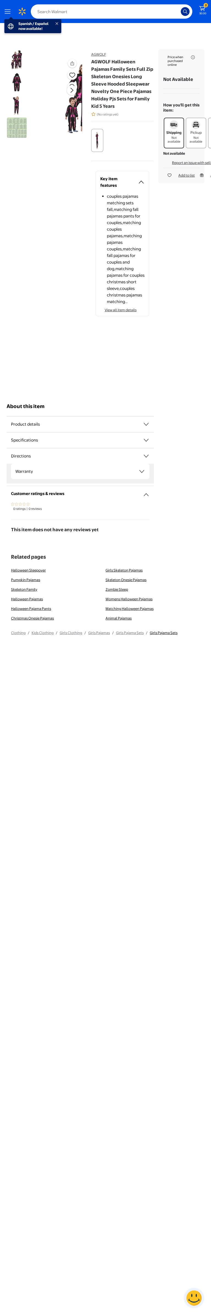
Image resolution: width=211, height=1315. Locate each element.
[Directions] (146, 456)
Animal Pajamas (119, 618)
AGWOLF (98, 54)
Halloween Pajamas (27, 599)
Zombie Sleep (117, 589)
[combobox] (111, 11)
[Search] (185, 11)
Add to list (186, 175)
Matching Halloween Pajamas (130, 608)
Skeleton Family (24, 589)
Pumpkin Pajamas (25, 580)
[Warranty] (141, 471)
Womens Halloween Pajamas (129, 599)
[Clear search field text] (178, 11)
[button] (65, 94)
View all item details (121, 310)
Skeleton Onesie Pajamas (126, 580)
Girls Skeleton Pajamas (124, 570)
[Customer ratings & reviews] (146, 492)
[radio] (97, 140)
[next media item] (72, 90)
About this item (26, 406)
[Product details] (146, 424)
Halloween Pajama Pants (31, 608)
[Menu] (8, 11)
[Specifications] (146, 440)
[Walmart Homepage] (22, 11)
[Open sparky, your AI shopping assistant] (194, 1298)
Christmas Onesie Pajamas (32, 618)
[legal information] (193, 57)
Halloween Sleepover (28, 570)
